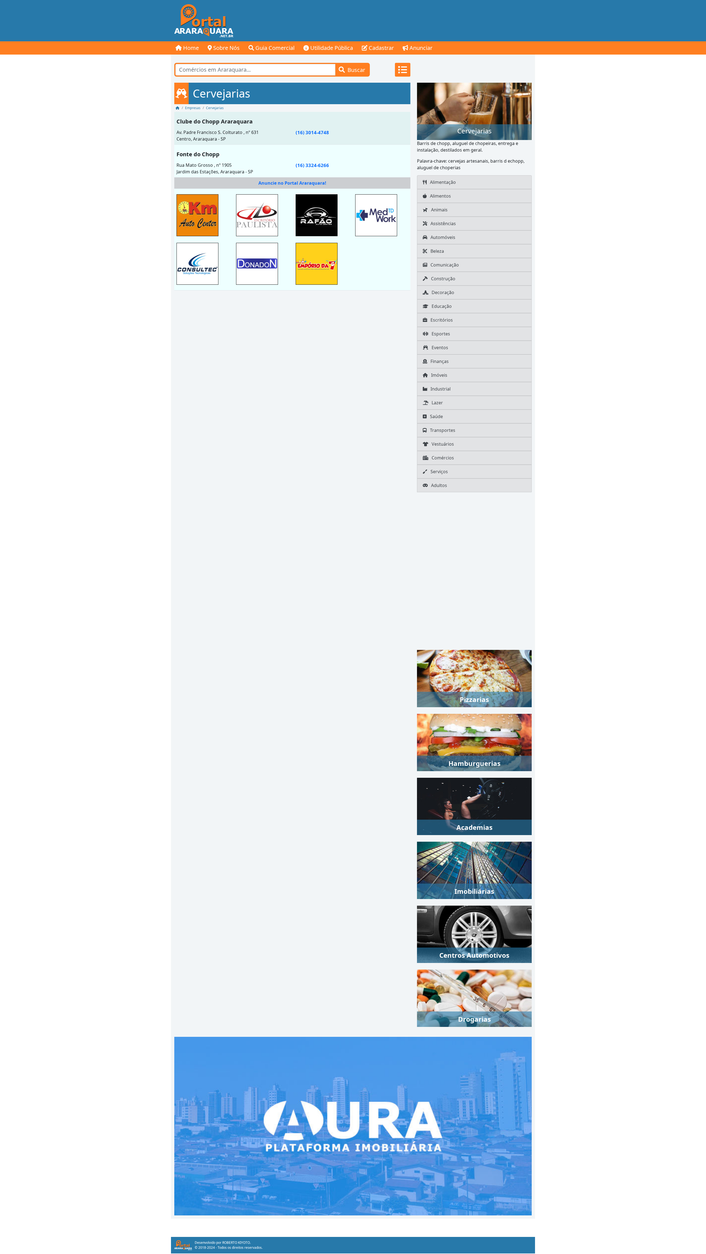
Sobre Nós (226, 48)
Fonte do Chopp (198, 154)
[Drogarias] (474, 998)
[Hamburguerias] (474, 742)
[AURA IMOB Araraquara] (353, 1126)
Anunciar (420, 48)
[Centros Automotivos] (474, 934)
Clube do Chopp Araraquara (214, 121)
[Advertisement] (434, 20)
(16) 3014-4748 (312, 132)
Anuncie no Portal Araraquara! (292, 183)
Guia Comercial (274, 48)
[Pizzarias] (474, 678)
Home (190, 48)
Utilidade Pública (331, 48)
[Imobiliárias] (474, 870)
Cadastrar (380, 48)
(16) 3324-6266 (312, 165)
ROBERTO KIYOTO (236, 1242)
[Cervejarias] (474, 111)
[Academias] (474, 806)
